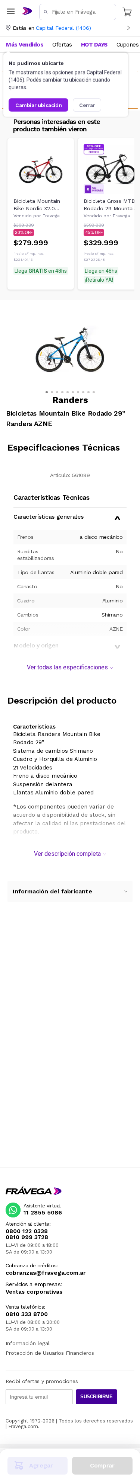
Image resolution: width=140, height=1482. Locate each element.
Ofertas (62, 44)
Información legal (28, 1343)
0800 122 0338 (27, 1231)
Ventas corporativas (34, 1292)
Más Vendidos (24, 44)
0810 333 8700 (27, 1314)
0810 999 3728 (27, 1237)
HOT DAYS (94, 44)
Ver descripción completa (67, 853)
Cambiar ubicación (38, 105)
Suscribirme (96, 1396)
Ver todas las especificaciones (67, 667)
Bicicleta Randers (36, 734)
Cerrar (87, 105)
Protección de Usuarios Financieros (50, 1353)
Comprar (102, 1465)
